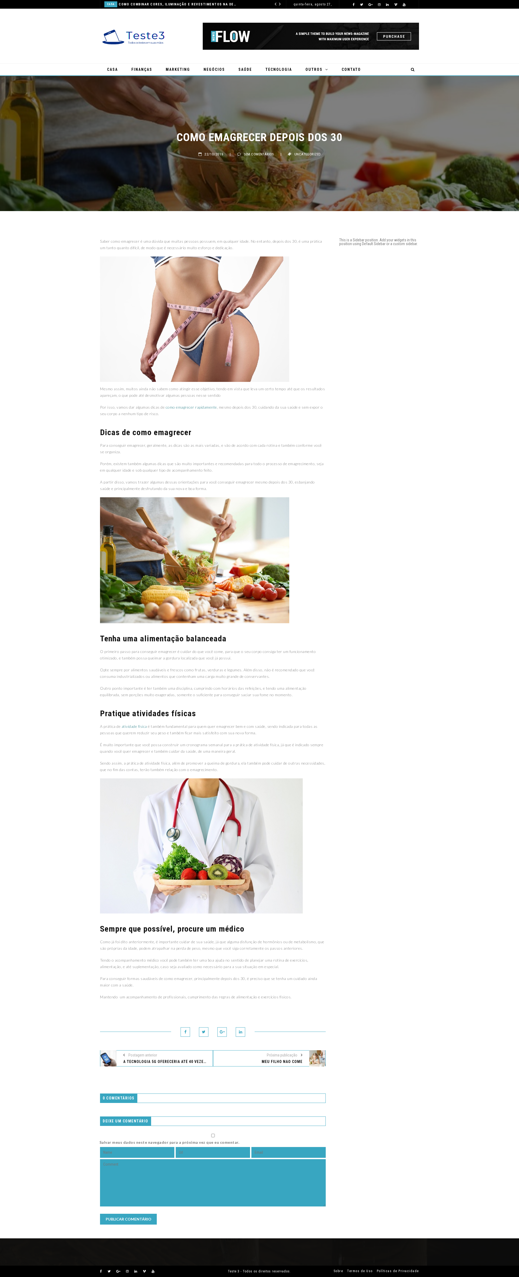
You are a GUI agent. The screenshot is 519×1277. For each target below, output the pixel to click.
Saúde (213, 4)
